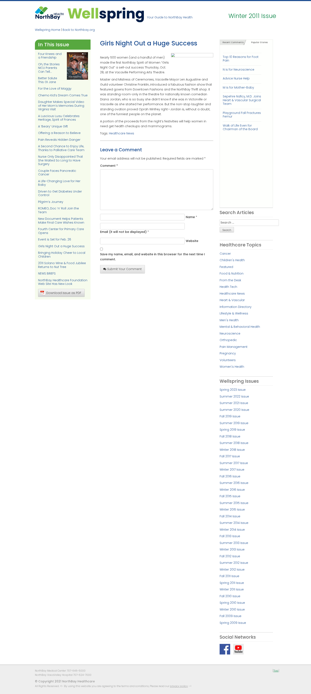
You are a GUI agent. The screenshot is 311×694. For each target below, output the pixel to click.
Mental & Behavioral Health (240, 327)
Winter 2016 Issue (232, 490)
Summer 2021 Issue (234, 403)
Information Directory (236, 307)
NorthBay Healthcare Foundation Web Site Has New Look (62, 282)
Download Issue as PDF (63, 293)
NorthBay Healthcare (50, 14)
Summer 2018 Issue (234, 443)
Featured (226, 267)
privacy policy (179, 686)
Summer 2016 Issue (234, 483)
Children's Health (232, 260)
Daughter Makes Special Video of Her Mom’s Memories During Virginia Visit (61, 105)
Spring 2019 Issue (232, 430)
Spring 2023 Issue (233, 390)
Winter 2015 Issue (232, 509)
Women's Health (232, 367)
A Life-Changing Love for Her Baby (59, 183)
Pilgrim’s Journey (50, 202)
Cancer (225, 253)
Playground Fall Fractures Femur (242, 115)
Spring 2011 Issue (232, 583)
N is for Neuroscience (238, 69)
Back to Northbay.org (79, 30)
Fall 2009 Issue (230, 616)
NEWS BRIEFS (47, 273)
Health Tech (228, 287)
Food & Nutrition (232, 273)
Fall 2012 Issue (230, 556)
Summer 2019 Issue (234, 423)
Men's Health (229, 320)
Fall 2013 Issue (230, 536)
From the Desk (230, 280)
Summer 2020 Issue (234, 410)
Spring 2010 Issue (232, 603)
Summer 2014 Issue (234, 523)
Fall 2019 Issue (230, 416)
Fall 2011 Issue (229, 576)
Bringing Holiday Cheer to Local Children (61, 255)
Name (190, 217)
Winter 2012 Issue (232, 569)
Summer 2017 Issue (234, 463)
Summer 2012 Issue (234, 563)
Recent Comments (233, 42)
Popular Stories (259, 42)
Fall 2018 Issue (230, 436)
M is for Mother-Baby (238, 87)
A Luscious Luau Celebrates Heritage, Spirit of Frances (59, 118)
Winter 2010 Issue (232, 609)
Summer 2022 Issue (234, 396)
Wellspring (106, 14)
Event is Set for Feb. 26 (54, 239)
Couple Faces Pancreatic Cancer (57, 173)
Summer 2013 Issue (234, 543)
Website (192, 241)
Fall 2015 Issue (230, 496)
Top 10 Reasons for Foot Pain (241, 59)
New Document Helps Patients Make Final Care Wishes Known (61, 221)
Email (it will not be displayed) (123, 232)
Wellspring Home (47, 30)
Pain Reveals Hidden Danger (59, 140)
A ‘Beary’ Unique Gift (53, 126)
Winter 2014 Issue (232, 529)
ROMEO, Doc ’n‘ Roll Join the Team (58, 210)
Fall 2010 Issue (230, 596)
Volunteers (228, 360)
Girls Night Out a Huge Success (61, 246)
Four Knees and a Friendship (50, 56)
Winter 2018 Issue (232, 450)
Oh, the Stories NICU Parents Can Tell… (49, 68)
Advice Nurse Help (236, 78)
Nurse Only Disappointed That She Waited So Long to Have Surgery (60, 160)
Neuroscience (230, 333)
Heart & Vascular (232, 300)
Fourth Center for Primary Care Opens (61, 231)
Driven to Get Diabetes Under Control (60, 193)
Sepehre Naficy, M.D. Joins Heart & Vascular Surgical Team (242, 100)
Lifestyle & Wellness (234, 313)
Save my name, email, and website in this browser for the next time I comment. (152, 256)
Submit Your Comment (124, 269)
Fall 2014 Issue (230, 516)
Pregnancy (228, 353)
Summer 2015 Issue (234, 503)
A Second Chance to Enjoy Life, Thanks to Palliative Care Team (61, 148)
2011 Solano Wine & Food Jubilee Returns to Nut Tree (62, 265)
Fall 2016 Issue (230, 476)
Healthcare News (121, 133)
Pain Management (234, 347)
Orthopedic (228, 340)
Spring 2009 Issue (233, 623)
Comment (109, 166)
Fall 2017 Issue (230, 456)
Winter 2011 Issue (232, 589)
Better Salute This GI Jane (47, 80)
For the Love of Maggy (55, 88)
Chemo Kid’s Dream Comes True (63, 95)
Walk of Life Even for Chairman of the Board (240, 127)
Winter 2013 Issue (232, 549)
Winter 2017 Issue (232, 469)
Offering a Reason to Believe (59, 133)
